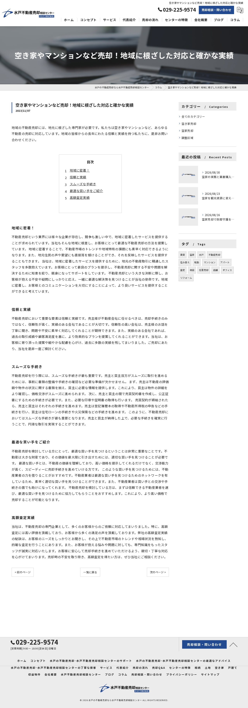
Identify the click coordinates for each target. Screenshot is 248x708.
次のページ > (158, 572)
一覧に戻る (90, 572)
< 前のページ (23, 572)
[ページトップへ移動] (233, 644)
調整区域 (187, 138)
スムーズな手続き (83, 184)
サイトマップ (210, 674)
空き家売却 (189, 124)
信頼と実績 (78, 177)
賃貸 (182, 254)
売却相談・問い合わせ (216, 10)
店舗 (215, 270)
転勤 (196, 262)
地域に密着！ (80, 170)
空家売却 (187, 131)
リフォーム (186, 277)
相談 (192, 270)
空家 (192, 254)
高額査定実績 (80, 197)
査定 (182, 270)
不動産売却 (214, 254)
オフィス (227, 270)
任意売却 (203, 270)
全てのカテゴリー (193, 116)
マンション (210, 262)
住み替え (185, 262)
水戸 (201, 254)
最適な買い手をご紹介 (86, 190)
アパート (225, 262)
